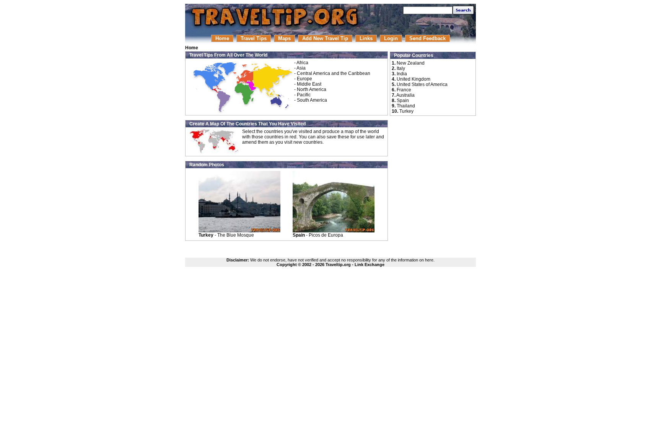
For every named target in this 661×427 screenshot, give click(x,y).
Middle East (309, 84)
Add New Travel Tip (325, 38)
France (404, 90)
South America (312, 100)
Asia (301, 68)
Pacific (304, 94)
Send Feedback (427, 38)
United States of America (422, 84)
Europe (304, 78)
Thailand (406, 106)
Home (222, 38)
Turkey (406, 111)
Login (391, 38)
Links (366, 38)
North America (311, 89)
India (402, 73)
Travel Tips (254, 38)
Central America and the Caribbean (333, 73)
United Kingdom (413, 79)
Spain (403, 100)
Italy (401, 68)
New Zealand (411, 63)
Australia (405, 95)
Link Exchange (369, 264)
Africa (302, 62)
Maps (284, 38)
